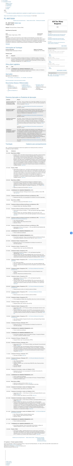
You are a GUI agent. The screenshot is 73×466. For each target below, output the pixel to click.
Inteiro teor (17, 23)
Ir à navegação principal (6, 1)
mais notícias (64, 45)
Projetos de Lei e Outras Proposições (24, 15)
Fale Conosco (8, 5)
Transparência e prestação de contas (37, 13)
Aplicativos (8, 463)
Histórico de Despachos (12, 90)
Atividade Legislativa (22, 13)
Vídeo (50, 55)
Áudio (50, 54)
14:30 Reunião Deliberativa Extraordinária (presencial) (31, 139)
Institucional (12, 13)
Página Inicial (6, 15)
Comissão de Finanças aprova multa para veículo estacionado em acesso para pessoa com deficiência (56, 39)
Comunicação (28, 13)
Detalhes (50, 62)
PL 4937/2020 (9, 18)
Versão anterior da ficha (31, 20)
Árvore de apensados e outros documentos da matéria (15, 80)
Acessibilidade (8, 4)
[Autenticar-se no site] (68, 448)
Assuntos (8, 13)
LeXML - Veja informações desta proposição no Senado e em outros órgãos (57, 75)
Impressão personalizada (41, 440)
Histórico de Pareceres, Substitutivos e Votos (26, 86)
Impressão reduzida (40, 438)
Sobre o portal (8, 461)
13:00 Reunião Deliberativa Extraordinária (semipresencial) (32, 106)
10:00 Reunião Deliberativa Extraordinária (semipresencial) (32, 126)
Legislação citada (25, 84)
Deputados (17, 13)
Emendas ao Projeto (11, 87)
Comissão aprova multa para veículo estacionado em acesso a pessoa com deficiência (56, 43)
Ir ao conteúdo (5, 0)
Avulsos (9, 84)
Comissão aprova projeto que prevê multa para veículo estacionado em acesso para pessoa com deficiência (56, 35)
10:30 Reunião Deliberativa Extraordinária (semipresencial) (32, 115)
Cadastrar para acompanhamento (19, 20)
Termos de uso (9, 462)
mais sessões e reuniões (62, 70)
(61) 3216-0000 (17, 445)
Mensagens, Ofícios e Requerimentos (40, 85)
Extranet (7, 464)
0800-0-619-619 (13, 444)
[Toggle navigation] (6, 12)
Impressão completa (40, 439)
